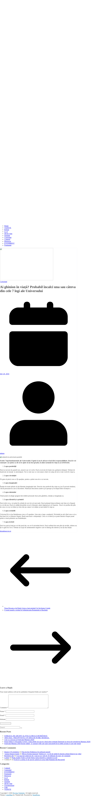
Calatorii (7, 239)
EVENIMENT (9, 243)
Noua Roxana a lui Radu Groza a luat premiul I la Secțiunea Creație (27, 608)
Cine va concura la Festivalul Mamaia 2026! (19, 740)
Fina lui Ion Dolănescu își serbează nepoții (36, 752)
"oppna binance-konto (11, 754)
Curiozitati (7, 237)
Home (6, 226)
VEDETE (7, 228)
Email (2, 715)
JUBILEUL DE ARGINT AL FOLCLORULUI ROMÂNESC (26, 736)
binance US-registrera (11, 752)
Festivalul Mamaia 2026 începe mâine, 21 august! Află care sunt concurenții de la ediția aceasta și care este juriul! (42, 744)
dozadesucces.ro (5, 531)
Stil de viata (8, 234)
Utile (6, 787)
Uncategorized (9, 785)
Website (2, 719)
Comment (4, 708)
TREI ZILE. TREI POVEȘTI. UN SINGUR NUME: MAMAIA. (26, 738)
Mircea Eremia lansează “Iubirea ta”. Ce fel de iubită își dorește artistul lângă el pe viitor (51, 754)
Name (2, 711)
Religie (6, 230)
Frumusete (7, 245)
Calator (6, 758)
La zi (6, 232)
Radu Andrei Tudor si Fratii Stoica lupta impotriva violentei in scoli (34, 758)
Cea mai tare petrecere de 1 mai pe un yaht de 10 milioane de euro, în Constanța (43, 756)
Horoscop (7, 241)
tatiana (2, 453)
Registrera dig (9, 756)
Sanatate (7, 235)
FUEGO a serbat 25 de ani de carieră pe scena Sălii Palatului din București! (39, 760)
